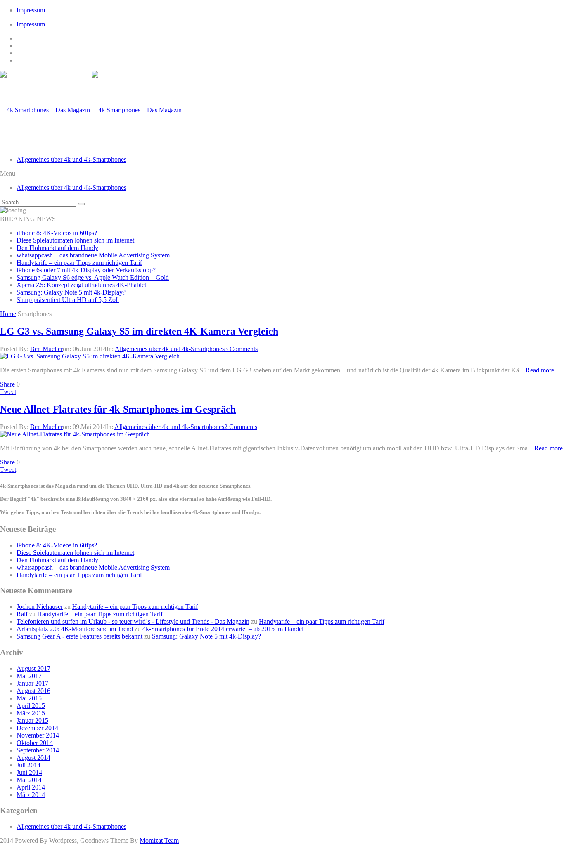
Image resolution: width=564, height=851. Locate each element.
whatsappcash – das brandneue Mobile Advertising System (93, 255)
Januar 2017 (32, 683)
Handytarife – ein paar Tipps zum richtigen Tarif (79, 262)
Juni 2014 (29, 772)
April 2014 (31, 787)
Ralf (22, 614)
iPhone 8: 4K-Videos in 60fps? (57, 232)
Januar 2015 (32, 720)
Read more (540, 370)
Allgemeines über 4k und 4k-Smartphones (71, 159)
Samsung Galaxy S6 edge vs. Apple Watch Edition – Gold (93, 277)
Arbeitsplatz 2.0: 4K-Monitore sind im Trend (75, 628)
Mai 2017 (29, 675)
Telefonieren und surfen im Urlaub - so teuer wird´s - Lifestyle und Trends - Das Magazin (133, 621)
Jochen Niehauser (40, 606)
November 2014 (38, 735)
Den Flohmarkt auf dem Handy (57, 247)
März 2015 (31, 713)
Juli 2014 (28, 764)
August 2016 (33, 690)
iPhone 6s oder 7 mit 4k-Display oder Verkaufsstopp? (86, 269)
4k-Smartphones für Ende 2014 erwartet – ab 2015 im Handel (222, 628)
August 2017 (33, 668)
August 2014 (33, 757)
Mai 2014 (29, 779)
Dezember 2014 (37, 727)
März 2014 (31, 794)
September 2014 (38, 750)
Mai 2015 (29, 698)
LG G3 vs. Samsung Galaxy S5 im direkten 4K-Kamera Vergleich (139, 331)
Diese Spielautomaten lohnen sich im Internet (75, 240)
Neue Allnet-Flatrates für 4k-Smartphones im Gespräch (118, 409)
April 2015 (31, 705)
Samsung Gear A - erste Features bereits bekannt (79, 636)
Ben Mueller (46, 348)
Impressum (31, 10)
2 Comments (240, 426)
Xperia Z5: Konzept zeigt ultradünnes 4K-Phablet (81, 284)
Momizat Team (159, 840)
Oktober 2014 (35, 742)
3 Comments (241, 348)
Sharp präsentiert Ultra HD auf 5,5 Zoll (68, 299)
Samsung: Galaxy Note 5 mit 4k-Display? (71, 292)
